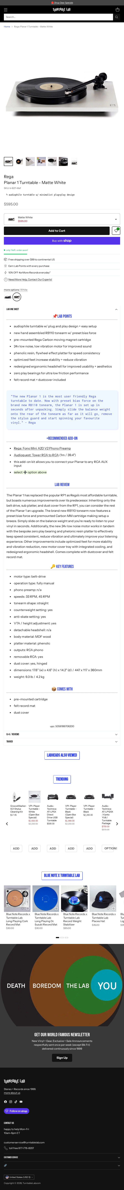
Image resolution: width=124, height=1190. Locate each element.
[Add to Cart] (28, 908)
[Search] (116, 17)
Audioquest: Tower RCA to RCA (36, 455)
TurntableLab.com (32, 1183)
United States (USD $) (20, 1177)
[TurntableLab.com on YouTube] (21, 1102)
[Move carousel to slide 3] (66, 937)
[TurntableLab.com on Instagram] (11, 1102)
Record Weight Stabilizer (72, 922)
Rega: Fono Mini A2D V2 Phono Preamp (42, 448)
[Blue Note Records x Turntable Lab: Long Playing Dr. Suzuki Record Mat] (45, 898)
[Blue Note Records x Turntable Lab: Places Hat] (103, 898)
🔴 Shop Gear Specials (62, 2)
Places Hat (98, 921)
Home (7, 26)
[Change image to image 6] (63, 161)
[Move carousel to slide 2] (62, 937)
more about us (12, 1092)
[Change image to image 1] (8, 161)
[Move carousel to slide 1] (57, 937)
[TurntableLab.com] (62, 9)
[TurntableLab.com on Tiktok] (16, 1102)
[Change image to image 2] (19, 161)
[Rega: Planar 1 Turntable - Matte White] (62, 92)
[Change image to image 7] (74, 161)
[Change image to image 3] (30, 161)
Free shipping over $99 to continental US (31, 259)
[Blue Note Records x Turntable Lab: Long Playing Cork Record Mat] (17, 898)
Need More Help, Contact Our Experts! (30, 279)
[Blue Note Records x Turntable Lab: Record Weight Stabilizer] (74, 898)
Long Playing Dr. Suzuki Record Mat (46, 922)
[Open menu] (5, 9)
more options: (15, 289)
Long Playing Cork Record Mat (17, 922)
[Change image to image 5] (52, 161)
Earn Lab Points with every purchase (28, 265)
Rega (9, 176)
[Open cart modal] (117, 9)
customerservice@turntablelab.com (24, 1142)
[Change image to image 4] (41, 161)
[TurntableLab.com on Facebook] (5, 1102)
